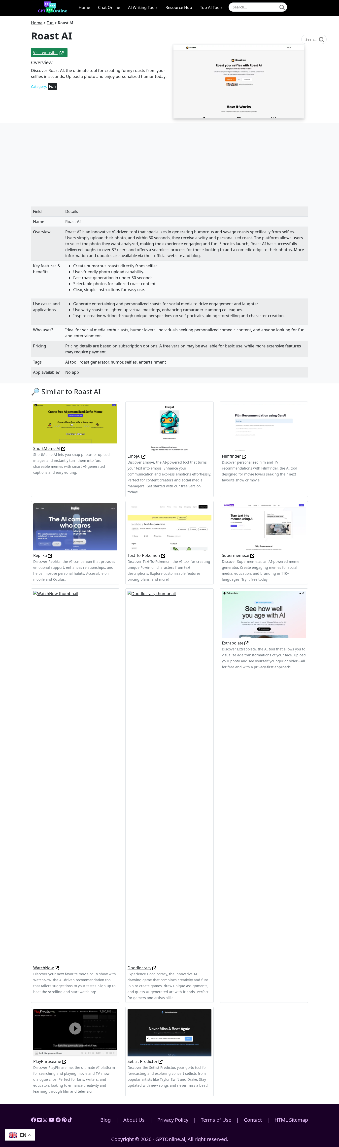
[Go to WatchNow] (57, 968)
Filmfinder (231, 456)
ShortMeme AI (46, 448)
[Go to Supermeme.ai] (252, 555)
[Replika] (75, 526)
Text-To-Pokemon (144, 555)
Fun (50, 23)
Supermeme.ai (235, 555)
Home (84, 7)
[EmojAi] (169, 427)
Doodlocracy (139, 968)
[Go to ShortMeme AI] (63, 448)
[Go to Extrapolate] (246, 643)
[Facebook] (33, 1119)
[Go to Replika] (50, 555)
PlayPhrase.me (47, 1061)
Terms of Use (216, 1119)
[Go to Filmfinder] (244, 456)
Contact (253, 1119)
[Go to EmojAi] (143, 456)
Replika (40, 555)
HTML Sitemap (291, 1119)
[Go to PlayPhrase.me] (64, 1061)
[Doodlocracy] (169, 776)
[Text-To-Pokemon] (169, 526)
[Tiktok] (70, 1119)
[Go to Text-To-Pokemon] (163, 555)
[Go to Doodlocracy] (154, 968)
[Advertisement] (169, 169)
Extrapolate (232, 643)
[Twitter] (39, 1119)
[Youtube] (51, 1119)
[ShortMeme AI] (75, 423)
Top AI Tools (211, 7)
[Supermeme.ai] (264, 526)
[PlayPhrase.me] (75, 1032)
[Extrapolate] (264, 614)
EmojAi (134, 456)
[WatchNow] (75, 776)
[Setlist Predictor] (169, 1032)
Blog (105, 1119)
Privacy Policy (172, 1119)
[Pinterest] (64, 1119)
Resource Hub (179, 7)
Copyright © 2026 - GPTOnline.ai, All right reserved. (169, 1139)
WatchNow (43, 968)
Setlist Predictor (143, 1061)
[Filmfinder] (264, 427)
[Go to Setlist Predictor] (161, 1061)
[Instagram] (45, 1119)
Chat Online (109, 7)
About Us (134, 1119)
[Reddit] (58, 1119)
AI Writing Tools (143, 7)
